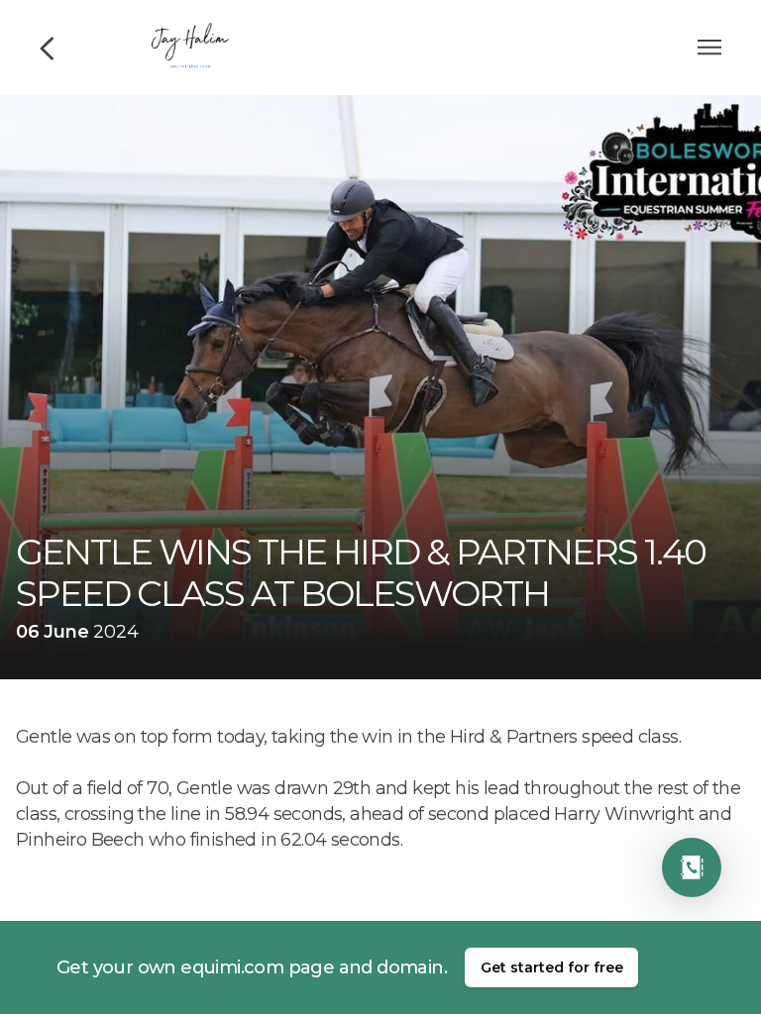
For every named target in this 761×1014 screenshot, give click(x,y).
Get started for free (552, 967)
